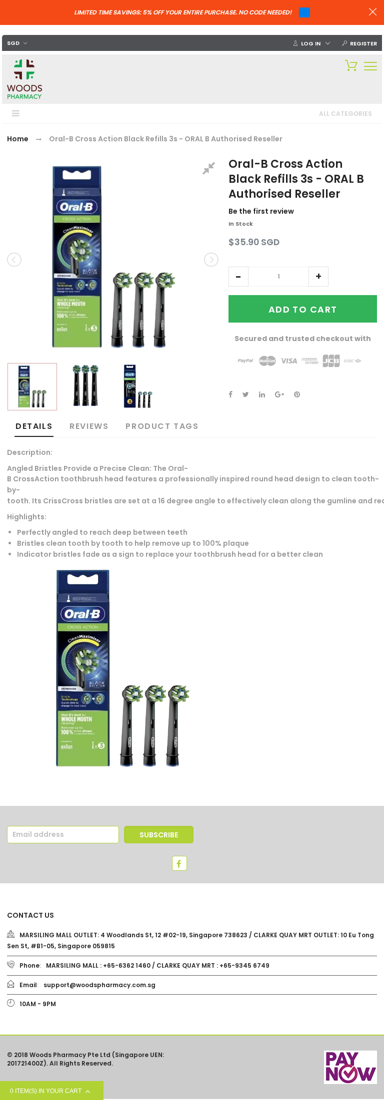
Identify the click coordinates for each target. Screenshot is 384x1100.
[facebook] (179, 863)
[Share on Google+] (279, 394)
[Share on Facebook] (230, 394)
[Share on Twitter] (245, 394)
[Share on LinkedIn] (262, 394)
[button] (238, 277)
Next (210, 260)
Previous (15, 260)
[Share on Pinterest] (297, 394)
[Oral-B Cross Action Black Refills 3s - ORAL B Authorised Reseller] (32, 387)
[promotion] (372, 12)
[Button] (370, 66)
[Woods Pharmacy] (24, 79)
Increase (318, 277)
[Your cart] (348, 65)
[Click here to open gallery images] (210, 170)
